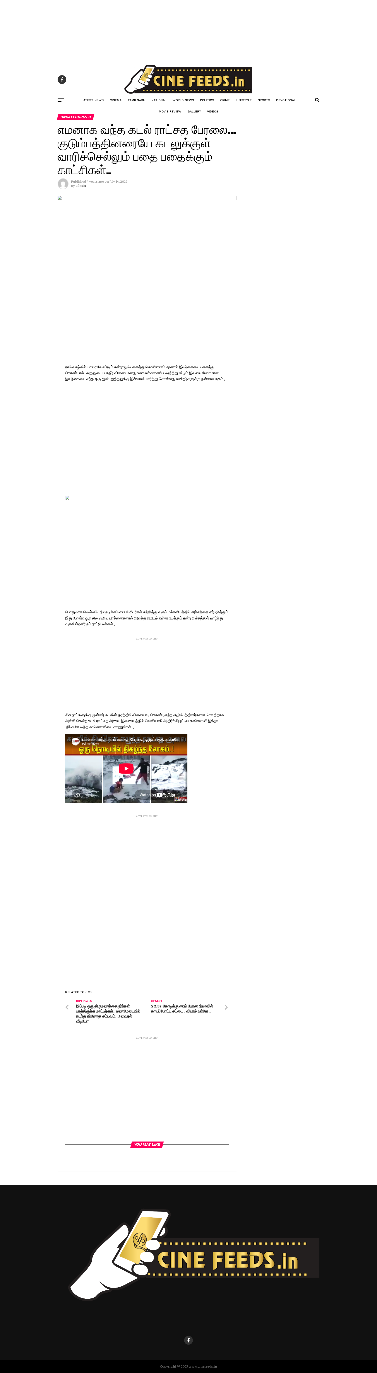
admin (80, 186)
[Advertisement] (131, 30)
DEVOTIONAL (286, 100)
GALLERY (194, 111)
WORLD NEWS (183, 100)
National (158, 100)
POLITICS (207, 100)
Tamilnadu (136, 100)
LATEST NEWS (93, 100)
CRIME (225, 100)
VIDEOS (212, 111)
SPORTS (264, 100)
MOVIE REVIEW (170, 111)
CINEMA (116, 100)
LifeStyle (244, 100)
